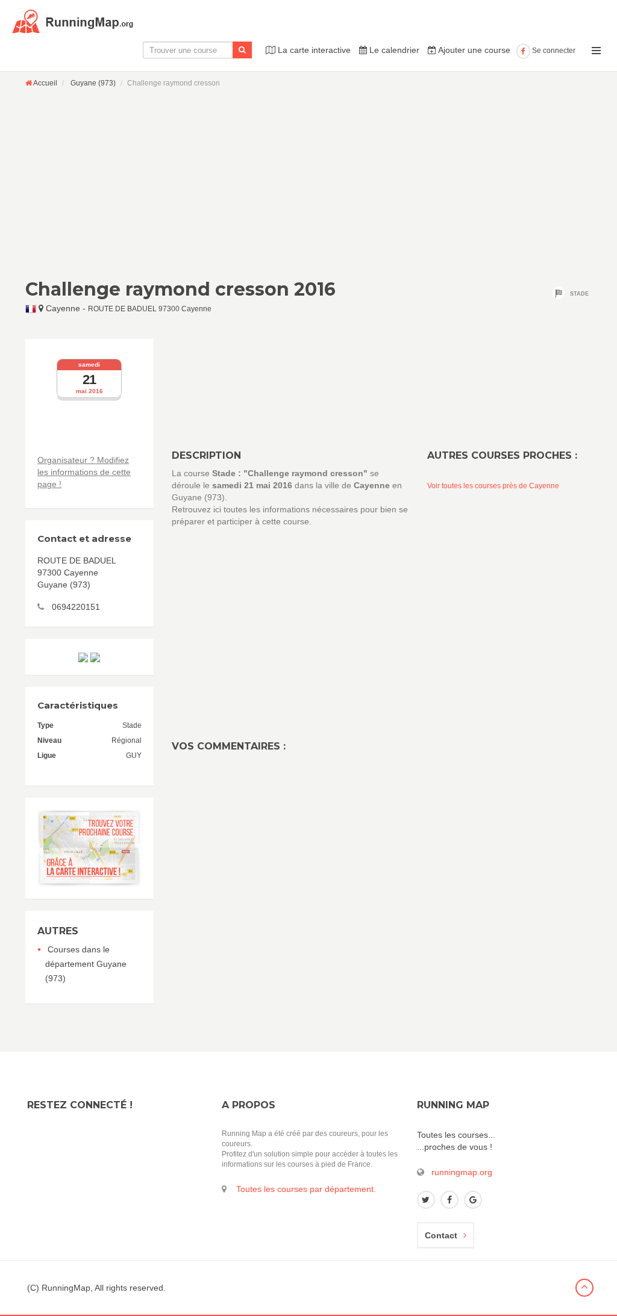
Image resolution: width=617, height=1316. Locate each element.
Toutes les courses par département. (306, 1189)
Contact (441, 1235)
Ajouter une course (473, 50)
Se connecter (552, 50)
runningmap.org (461, 1172)
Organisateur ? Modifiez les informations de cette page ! (84, 472)
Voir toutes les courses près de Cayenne (493, 486)
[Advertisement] (308, 183)
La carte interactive (313, 50)
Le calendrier (393, 50)
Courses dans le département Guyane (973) (86, 964)
